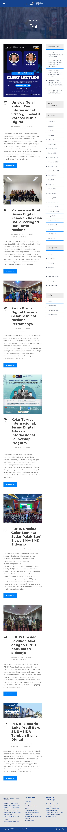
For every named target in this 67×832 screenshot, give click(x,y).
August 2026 (52, 121)
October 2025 (52, 166)
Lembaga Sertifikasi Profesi (54, 812)
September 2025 (53, 171)
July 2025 (51, 180)
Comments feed (53, 310)
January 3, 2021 (17, 744)
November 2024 (53, 207)
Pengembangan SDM (31, 810)
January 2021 (52, 238)
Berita (15, 129)
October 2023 (52, 225)
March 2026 (52, 144)
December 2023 (53, 220)
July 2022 (51, 229)
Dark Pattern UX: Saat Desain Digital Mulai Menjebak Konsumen (55, 92)
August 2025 (52, 175)
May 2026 (51, 135)
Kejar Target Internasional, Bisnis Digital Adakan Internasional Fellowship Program (23, 431)
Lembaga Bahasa (51, 810)
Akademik (28, 802)
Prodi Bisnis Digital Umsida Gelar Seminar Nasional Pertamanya (24, 316)
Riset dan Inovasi (53, 276)
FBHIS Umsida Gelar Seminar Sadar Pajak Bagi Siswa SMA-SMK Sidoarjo (26, 536)
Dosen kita (51, 258)
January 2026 (52, 153)
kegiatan (22, 129)
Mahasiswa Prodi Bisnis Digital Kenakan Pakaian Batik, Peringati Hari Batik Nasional (26, 220)
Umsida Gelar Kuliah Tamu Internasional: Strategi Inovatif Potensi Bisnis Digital (25, 112)
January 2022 (52, 234)
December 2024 (53, 202)
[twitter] (59, 829)
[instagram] (63, 829)
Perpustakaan (29, 820)
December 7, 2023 (17, 126)
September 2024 (53, 211)
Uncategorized (24, 746)
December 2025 (53, 157)
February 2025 (52, 193)
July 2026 (51, 126)
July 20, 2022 (16, 328)
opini (49, 272)
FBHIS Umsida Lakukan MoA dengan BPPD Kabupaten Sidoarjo (23, 645)
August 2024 (52, 216)
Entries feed (52, 305)
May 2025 (51, 184)
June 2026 (51, 130)
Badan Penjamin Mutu (53, 804)
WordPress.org (52, 314)
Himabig (51, 263)
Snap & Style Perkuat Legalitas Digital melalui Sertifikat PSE (55, 54)
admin (31, 126)
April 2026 (51, 139)
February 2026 (52, 148)
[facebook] (56, 829)
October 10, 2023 (17, 234)
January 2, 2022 (17, 549)
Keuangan (28, 804)
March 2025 (51, 189)
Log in (50, 301)
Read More (10, 165)
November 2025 (53, 162)
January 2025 (52, 198)
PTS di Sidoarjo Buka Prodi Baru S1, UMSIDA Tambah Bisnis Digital (25, 731)
